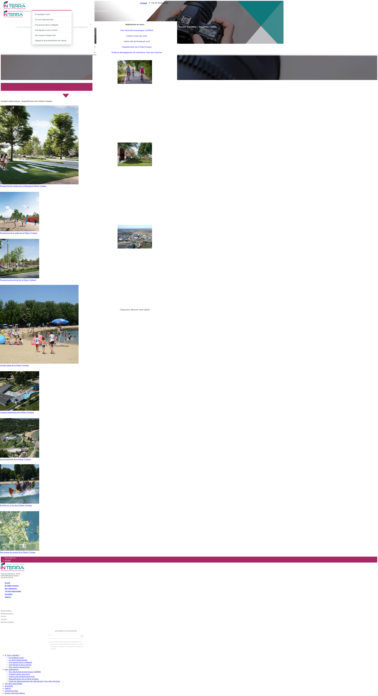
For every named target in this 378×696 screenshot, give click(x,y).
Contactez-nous (11, 690)
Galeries (8, 597)
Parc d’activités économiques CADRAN (136, 30)
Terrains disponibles (187, 27)
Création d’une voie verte (136, 36)
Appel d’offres (6, 611)
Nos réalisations (80, 27)
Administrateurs (7, 613)
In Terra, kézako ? (23, 27)
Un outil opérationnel (44, 19)
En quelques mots (42, 14)
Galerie (213, 27)
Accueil (8, 560)
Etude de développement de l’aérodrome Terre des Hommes (137, 52)
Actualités (203, 27)
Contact (143, 3)
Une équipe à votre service (46, 30)
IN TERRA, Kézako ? (12, 586)
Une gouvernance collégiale (46, 25)
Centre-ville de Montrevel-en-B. (137, 41)
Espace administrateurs (15, 693)
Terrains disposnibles (13, 591)
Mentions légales (7, 622)
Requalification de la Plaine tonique (136, 47)
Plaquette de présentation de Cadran (50, 40)
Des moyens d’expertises (45, 35)
